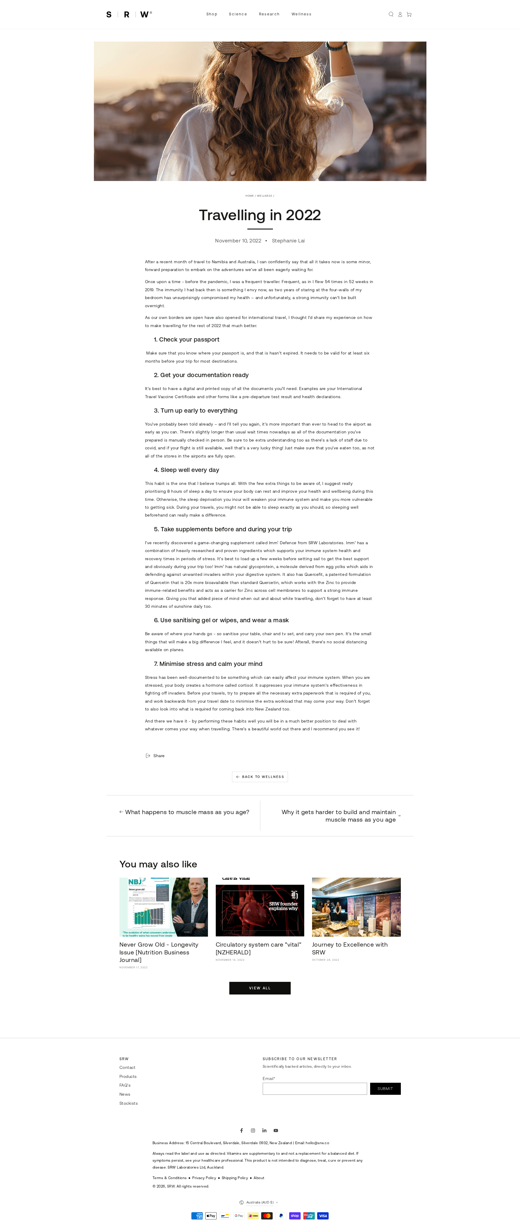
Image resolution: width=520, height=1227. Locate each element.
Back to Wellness (263, 777)
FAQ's (125, 1085)
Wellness (264, 195)
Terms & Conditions (170, 1178)
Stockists (128, 1103)
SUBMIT (385, 1088)
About (259, 1178)
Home (250, 195)
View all (260, 988)
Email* (269, 1078)
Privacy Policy (204, 1178)
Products (128, 1076)
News (125, 1094)
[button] (391, 14)
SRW (171, 1186)
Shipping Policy (235, 1178)
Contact (127, 1067)
